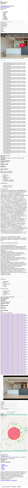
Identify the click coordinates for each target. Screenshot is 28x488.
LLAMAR (5, 11)
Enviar (2, 414)
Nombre (2, 403)
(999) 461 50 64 (5, 455)
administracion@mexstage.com (7, 5)
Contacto (5, 18)
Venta (4, 14)
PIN (1, 406)
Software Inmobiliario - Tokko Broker (9, 480)
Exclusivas (5, 19)
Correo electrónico (4, 408)
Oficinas (3, 468)
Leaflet (15, 449)
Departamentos (4, 465)
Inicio (4, 13)
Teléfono (2, 404)
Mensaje (2, 413)
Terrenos (3, 464)
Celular (2, 407)
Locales (2, 469)
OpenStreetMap (20, 449)
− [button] (2, 420)
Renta (4, 15)
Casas (2, 466)
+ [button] (2, 418)
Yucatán (5, 16)
